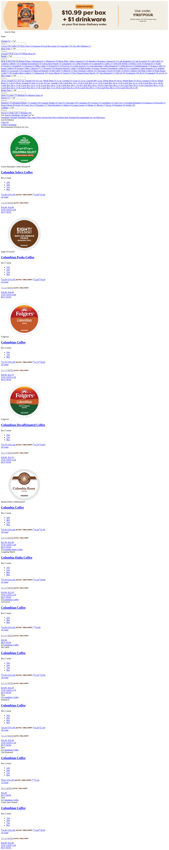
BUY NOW (6, 212)
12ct (8, 768)
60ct (8, 720)
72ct (8, 187)
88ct (8, 575)
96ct (8, 189)
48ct (8, 520)
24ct (8, 185)
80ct (8, 722)
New (3, 695)
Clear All (5, 122)
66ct (8, 572)
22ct (8, 570)
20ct (8, 718)
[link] (17, 195)
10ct (8, 182)
